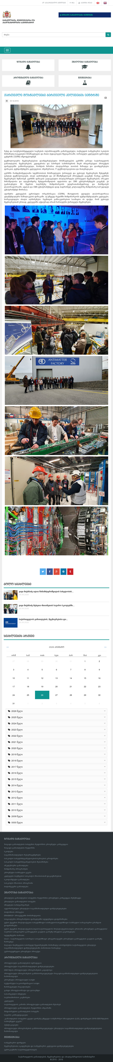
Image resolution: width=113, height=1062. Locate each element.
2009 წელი (16, 816)
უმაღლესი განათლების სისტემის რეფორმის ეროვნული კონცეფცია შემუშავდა (42, 898)
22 (85, 686)
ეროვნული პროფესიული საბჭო (19, 980)
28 (28, 661)
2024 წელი (16, 723)
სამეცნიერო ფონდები (15, 1043)
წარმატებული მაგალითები (17, 987)
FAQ (72, 3)
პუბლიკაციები (11, 1025)
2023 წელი (16, 729)
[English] (105, 3)
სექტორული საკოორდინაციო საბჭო (21, 983)
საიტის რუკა (86, 3)
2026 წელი (16, 711)
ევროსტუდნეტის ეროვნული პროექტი (22, 951)
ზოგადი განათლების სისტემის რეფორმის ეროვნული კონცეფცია (36, 844)
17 (14, 686)
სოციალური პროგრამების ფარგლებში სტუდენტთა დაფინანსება (35, 919)
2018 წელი (16, 760)
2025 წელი (16, 717)
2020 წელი (16, 748)
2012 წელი (16, 797)
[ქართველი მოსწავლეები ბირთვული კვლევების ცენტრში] (56, 123)
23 (99, 686)
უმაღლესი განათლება (85, 62)
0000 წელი (16, 822)
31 (71, 661)
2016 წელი (16, 772)
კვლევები (9, 1001)
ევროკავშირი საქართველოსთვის (20, 1050)
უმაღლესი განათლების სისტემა (20, 901)
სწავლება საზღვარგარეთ (16, 905)
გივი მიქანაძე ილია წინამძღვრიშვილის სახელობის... (46, 591)
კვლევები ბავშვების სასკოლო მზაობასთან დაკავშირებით (32, 876)
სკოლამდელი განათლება (16, 879)
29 (42, 661)
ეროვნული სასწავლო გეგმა (17, 872)
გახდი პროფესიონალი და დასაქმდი (22, 990)
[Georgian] (98, 3)
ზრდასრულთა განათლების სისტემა (21, 1011)
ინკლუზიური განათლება (16, 865)
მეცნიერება (85, 77)
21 (71, 686)
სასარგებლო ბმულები (55, 3)
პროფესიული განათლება (28, 77)
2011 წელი (16, 803)
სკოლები (8, 851)
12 (42, 678)
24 (14, 695)
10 (14, 678)
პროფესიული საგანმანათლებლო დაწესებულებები (29, 966)
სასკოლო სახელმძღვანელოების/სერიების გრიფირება (31, 858)
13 (56, 678)
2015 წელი (16, 779)
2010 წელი (16, 810)
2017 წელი (16, 766)
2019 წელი (16, 754)
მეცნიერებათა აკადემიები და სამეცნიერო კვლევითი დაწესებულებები (39, 1046)
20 (56, 686)
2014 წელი (16, 785)
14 (71, 678)
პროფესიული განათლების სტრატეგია (23, 963)
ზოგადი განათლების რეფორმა (19, 848)
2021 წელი (16, 742)
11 (28, 678)
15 (85, 678)
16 (99, 678)
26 (42, 695)
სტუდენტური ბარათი (14, 935)
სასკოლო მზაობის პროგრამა (18, 883)
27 (14, 661)
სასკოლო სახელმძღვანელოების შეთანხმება (26, 862)
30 (56, 661)
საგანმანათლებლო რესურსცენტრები (22, 855)
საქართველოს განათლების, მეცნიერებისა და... (43, 619)
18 (28, 686)
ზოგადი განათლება (28, 62)
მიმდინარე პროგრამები (16, 869)
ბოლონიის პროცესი (14, 912)
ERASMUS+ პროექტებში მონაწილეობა (22, 916)
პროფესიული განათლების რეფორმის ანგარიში (27, 1008)
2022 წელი (16, 735)
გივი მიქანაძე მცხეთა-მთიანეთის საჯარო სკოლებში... (46, 605)
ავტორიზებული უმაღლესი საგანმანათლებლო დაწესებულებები (35, 909)
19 (42, 686)
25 (28, 695)
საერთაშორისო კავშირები (17, 997)
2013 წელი (16, 791)
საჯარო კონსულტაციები (16, 1015)
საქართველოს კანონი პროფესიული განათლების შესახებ (32, 1004)
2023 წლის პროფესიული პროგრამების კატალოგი (28, 970)
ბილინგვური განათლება (16, 887)
